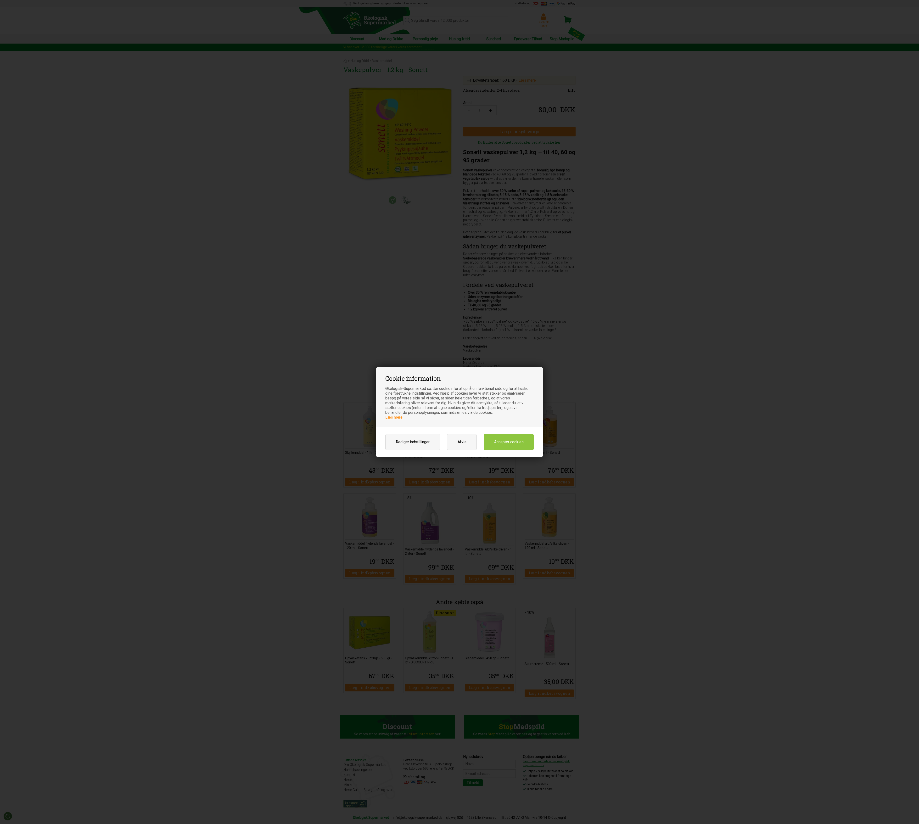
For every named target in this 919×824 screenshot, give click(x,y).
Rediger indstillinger (413, 442)
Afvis (462, 442)
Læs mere (394, 417)
